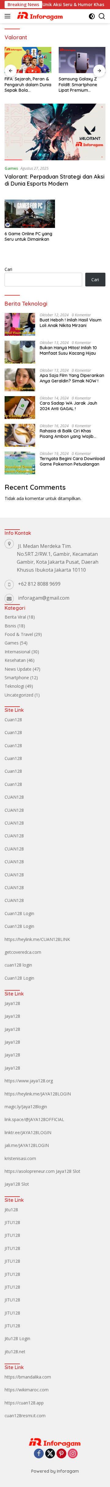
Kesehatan (15, 660)
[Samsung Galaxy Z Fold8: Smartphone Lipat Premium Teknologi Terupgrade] (82, 60)
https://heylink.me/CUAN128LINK (37, 939)
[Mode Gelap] (91, 16)
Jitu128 (11, 1209)
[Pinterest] (61, 1454)
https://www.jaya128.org (29, 1081)
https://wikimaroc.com (27, 1390)
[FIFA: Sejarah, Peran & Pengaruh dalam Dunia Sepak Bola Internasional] (28, 60)
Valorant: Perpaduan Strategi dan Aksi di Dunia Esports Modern (55, 180)
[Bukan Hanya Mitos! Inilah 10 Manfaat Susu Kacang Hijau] (20, 352)
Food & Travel (19, 634)
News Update (18, 669)
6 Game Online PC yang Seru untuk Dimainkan (28, 236)
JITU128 (12, 1222)
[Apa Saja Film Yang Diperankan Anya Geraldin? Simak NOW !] (20, 379)
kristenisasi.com (20, 1158)
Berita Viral (15, 617)
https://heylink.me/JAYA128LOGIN (38, 1094)
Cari (8, 269)
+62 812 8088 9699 (39, 583)
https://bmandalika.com (28, 1377)
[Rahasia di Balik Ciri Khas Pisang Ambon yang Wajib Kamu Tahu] (20, 435)
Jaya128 (12, 1003)
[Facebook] (39, 1454)
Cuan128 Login (19, 913)
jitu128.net (15, 1351)
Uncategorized (19, 695)
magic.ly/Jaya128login (26, 1106)
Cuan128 (13, 719)
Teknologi (14, 686)
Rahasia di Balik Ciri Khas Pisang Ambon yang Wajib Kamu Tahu (67, 433)
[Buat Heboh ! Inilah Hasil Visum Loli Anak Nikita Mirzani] (20, 324)
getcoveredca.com (23, 952)
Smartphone (17, 677)
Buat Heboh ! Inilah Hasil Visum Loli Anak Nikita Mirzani (70, 322)
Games (11, 168)
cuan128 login (18, 965)
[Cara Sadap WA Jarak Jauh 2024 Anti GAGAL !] (20, 407)
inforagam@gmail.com (43, 597)
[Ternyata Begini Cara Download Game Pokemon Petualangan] (20, 463)
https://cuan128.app (24, 1403)
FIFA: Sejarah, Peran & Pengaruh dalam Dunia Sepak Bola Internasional (28, 84)
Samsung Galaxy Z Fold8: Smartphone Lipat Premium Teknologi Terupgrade (81, 84)
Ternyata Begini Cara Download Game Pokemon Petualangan (72, 461)
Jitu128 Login (17, 1338)
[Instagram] (73, 1454)
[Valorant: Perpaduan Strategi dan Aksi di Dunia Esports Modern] (55, 132)
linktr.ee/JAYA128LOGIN (28, 1132)
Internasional (17, 652)
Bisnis (10, 626)
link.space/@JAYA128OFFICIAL (34, 1119)
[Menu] (9, 16)
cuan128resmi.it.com (25, 1415)
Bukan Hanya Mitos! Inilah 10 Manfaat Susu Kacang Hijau (68, 350)
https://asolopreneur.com (30, 1171)
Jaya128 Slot (68, 1171)
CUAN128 (14, 797)
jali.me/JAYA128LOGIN (27, 1145)
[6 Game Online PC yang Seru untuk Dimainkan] (30, 214)
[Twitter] (50, 1454)
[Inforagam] (39, 16)
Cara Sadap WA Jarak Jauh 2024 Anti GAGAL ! (68, 405)
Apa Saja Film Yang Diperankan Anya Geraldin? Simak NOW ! (72, 378)
